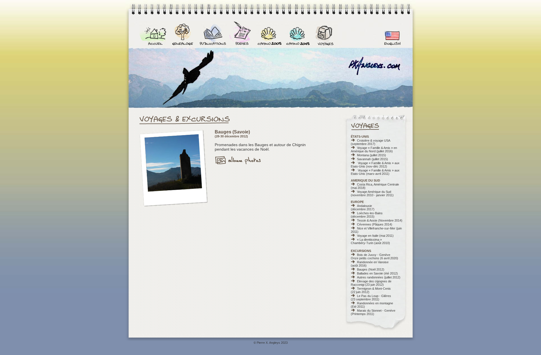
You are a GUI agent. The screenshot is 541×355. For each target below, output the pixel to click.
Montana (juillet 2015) (371, 155)
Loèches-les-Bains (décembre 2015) (367, 214)
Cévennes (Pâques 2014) (374, 224)
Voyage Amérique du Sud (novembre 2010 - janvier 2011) (372, 193)
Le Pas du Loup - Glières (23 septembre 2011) (371, 297)
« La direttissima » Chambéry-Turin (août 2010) (370, 241)
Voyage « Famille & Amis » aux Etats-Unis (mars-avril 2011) (375, 172)
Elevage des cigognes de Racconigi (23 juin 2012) (371, 283)
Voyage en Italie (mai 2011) (375, 235)
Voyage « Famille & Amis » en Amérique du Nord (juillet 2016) (374, 149)
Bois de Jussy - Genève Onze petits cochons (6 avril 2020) (374, 256)
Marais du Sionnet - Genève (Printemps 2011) (373, 312)
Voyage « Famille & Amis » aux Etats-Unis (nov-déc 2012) (375, 164)
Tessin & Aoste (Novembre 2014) (379, 220)
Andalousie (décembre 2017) (362, 207)
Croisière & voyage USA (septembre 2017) (370, 142)
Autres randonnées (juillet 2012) (378, 277)
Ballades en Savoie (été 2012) (377, 273)
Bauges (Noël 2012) (370, 269)
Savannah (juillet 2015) (372, 159)
